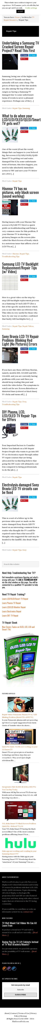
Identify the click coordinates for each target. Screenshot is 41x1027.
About (7, 1013)
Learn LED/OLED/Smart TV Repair (15, 598)
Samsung (26, 108)
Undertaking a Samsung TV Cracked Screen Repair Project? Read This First (20, 46)
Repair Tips (17, 108)
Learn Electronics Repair (11, 611)
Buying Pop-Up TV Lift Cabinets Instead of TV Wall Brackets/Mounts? (20, 943)
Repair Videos (28, 326)
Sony (24, 402)
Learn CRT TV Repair (10, 615)
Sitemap (23, 1016)
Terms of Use (23, 1013)
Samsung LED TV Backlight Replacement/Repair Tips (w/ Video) (20, 267)
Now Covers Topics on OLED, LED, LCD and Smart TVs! (18, 628)
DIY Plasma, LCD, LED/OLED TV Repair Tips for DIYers (19, 415)
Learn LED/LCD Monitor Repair (14, 607)
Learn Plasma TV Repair (11, 603)
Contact (14, 1013)
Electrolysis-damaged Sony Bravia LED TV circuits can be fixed (20, 488)
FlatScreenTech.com (20, 1021)
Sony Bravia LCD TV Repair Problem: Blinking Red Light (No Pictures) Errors (20, 340)
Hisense (16, 254)
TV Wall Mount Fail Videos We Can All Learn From (19, 924)
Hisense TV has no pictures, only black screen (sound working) (20, 192)
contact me (28, 912)
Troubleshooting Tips (10, 256)
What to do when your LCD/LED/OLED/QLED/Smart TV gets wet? (21, 119)
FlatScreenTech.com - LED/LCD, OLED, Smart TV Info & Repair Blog (20, 3)
